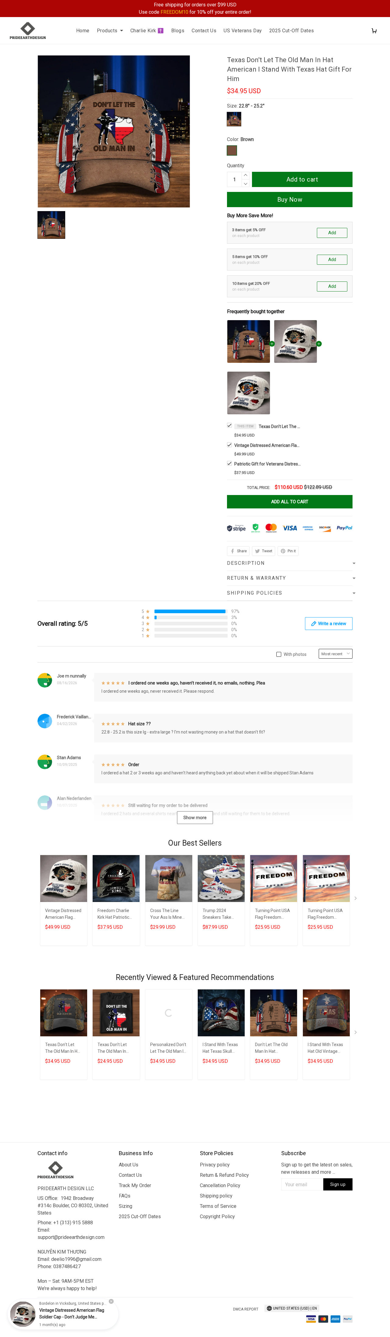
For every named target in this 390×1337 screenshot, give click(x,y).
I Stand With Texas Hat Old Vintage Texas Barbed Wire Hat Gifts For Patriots (326, 1048)
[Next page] (356, 899)
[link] (23, 1314)
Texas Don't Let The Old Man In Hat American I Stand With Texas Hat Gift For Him (280, 426)
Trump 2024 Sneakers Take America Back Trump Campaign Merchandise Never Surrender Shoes (221, 914)
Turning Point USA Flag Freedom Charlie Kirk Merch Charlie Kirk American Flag (272, 914)
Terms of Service (218, 1206)
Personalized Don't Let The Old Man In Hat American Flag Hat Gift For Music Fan (168, 1048)
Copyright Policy (217, 1216)
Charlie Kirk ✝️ (147, 31)
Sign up (338, 1184)
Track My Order (135, 1185)
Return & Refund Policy (224, 1175)
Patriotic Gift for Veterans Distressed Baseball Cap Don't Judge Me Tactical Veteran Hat (267, 464)
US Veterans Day (243, 31)
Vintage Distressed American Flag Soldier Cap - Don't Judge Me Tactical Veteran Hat (267, 445)
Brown (247, 139)
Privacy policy (215, 1165)
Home (83, 31)
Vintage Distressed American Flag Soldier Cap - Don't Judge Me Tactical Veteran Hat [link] (71, 1317)
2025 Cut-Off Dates (291, 31)
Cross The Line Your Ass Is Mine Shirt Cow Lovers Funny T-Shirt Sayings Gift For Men (166, 914)
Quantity (235, 165)
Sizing (125, 1206)
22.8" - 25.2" (251, 106)
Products (107, 31)
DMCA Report (245, 1309)
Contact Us (204, 31)
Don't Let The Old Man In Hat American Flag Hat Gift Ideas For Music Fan (272, 1048)
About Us (128, 1165)
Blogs (178, 31)
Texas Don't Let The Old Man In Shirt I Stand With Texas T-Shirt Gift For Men (114, 1048)
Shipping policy (216, 1196)
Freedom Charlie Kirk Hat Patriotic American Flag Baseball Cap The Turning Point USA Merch (115, 914)
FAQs (124, 1196)
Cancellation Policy (220, 1185)
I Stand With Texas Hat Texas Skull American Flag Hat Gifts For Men (220, 1048)
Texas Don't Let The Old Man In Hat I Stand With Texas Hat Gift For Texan (63, 1048)
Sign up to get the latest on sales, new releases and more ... (317, 1168)
